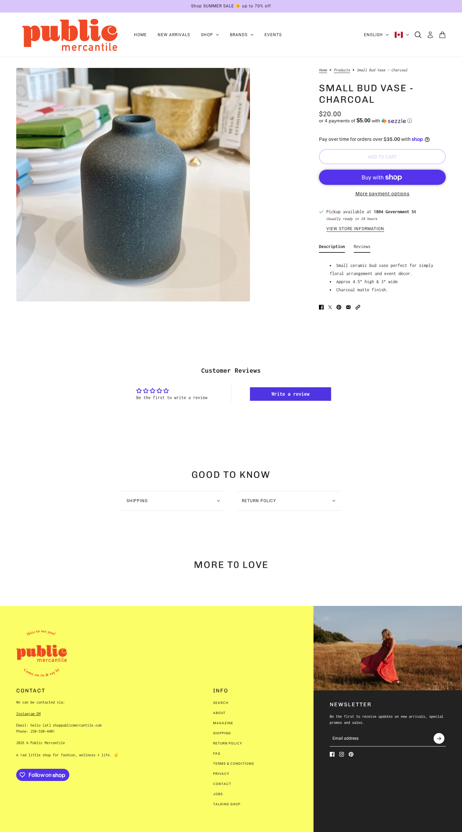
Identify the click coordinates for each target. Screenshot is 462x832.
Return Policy (227, 743)
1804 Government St (395, 211)
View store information (355, 229)
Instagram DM (28, 714)
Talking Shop (226, 804)
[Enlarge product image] (133, 184)
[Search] (418, 34)
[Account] (430, 34)
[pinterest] (351, 754)
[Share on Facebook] (321, 307)
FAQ (217, 753)
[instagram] (341, 754)
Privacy (221, 774)
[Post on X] (330, 307)
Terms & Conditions (233, 763)
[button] (382, 121)
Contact (222, 784)
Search (220, 703)
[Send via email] (348, 307)
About (219, 713)
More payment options (382, 193)
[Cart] (442, 34)
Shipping (222, 733)
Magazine (223, 723)
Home (323, 70)
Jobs (218, 794)
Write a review (290, 394)
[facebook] (332, 754)
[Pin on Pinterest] (339, 307)
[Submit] (439, 738)
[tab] (332, 248)
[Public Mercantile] (69, 35)
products (342, 70)
